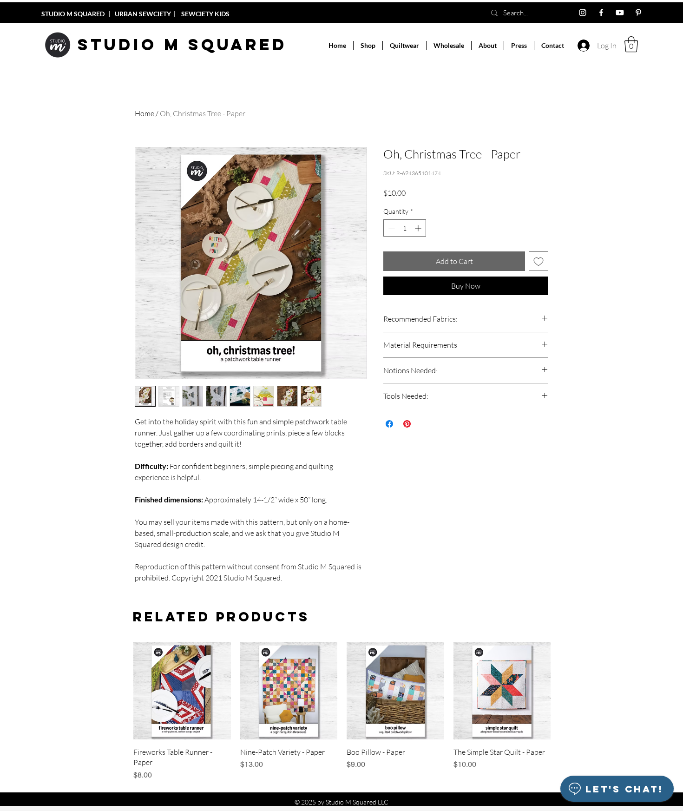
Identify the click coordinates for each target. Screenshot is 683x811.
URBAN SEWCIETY (143, 14)
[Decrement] (390, 228)
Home (144, 113)
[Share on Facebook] (389, 423)
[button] (368, 45)
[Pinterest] (638, 12)
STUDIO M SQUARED (73, 14)
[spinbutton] (404, 228)
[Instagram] (582, 12)
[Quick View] (182, 691)
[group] (342, 711)
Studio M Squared (182, 44)
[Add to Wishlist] (538, 261)
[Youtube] (619, 12)
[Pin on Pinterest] (407, 423)
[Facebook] (601, 12)
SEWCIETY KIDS (205, 14)
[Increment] (419, 228)
